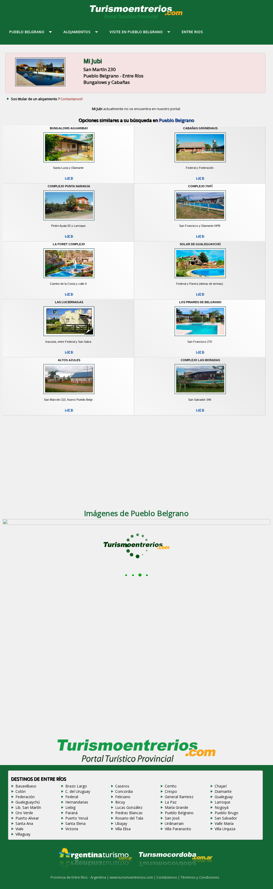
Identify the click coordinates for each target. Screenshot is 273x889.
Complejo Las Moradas (200, 360)
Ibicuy (120, 802)
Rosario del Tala (129, 818)
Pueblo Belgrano (179, 812)
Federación (25, 796)
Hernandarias (76, 802)
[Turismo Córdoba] (175, 873)
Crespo (171, 791)
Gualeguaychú (27, 802)
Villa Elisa (123, 828)
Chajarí (221, 786)
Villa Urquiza (225, 828)
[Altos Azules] (69, 395)
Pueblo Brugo (226, 812)
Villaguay (22, 834)
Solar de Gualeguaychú (200, 244)
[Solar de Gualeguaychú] (200, 279)
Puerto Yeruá (76, 818)
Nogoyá (221, 807)
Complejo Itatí (200, 186)
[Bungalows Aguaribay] (69, 163)
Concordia (124, 791)
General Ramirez (179, 796)
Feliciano (122, 796)
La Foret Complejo (69, 244)
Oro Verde (24, 812)
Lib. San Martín (28, 807)
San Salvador (226, 818)
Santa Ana (24, 823)
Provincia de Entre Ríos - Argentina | (80, 877)
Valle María (224, 823)
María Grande (176, 807)
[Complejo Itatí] (200, 221)
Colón (20, 791)
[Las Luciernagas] (69, 337)
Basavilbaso (25, 786)
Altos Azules (69, 360)
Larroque (222, 802)
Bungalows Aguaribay (69, 128)
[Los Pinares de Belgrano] (200, 337)
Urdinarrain (174, 823)
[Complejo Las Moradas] (200, 395)
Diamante (223, 791)
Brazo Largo (76, 786)
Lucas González (128, 807)
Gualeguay (224, 796)
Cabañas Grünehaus (200, 128)
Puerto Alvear (27, 818)
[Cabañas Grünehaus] (200, 163)
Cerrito (170, 786)
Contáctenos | (168, 877)
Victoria (71, 828)
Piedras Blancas (129, 812)
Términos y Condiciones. (200, 877)
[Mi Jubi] (40, 86)
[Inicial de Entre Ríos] (136, 18)
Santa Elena (75, 823)
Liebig (70, 807)
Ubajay (121, 823)
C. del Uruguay (77, 791)
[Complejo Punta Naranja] (69, 221)
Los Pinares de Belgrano (200, 302)
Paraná (71, 812)
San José (172, 818)
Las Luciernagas (69, 302)
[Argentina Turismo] (95, 873)
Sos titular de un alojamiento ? (47, 98)
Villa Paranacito (178, 828)
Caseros (122, 786)
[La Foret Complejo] (69, 279)
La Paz (170, 802)
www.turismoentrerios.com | (133, 877)
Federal (71, 796)
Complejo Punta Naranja (69, 186)
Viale (19, 828)
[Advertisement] (136, 459)
